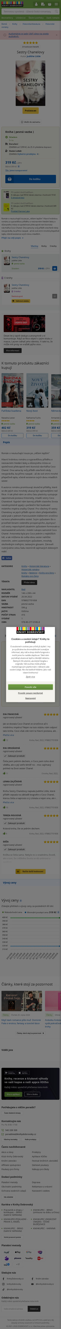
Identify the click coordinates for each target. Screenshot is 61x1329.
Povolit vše (30, 687)
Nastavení (30, 698)
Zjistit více (30, 677)
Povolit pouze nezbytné (30, 693)
